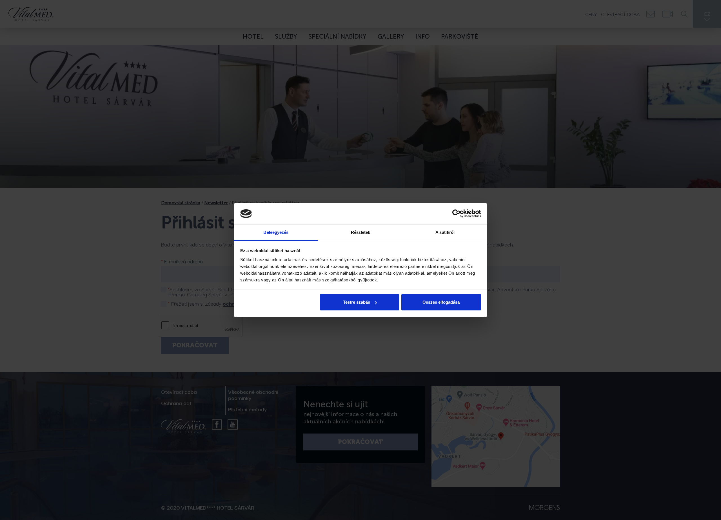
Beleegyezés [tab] (275, 232)
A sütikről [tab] (445, 232)
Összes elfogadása (441, 302)
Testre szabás (356, 302)
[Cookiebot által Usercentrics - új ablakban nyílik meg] (456, 214)
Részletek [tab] (360, 232)
